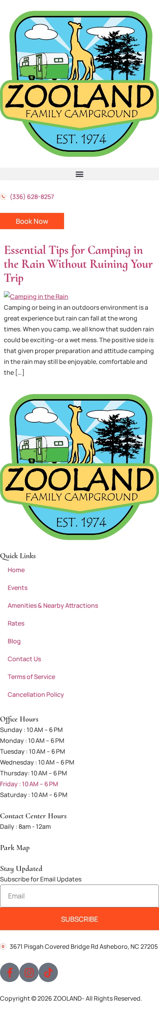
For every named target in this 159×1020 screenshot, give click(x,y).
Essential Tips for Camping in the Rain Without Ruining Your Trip (78, 263)
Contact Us (24, 659)
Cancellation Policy (36, 694)
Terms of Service (31, 676)
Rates (16, 623)
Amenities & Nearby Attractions (53, 605)
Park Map (15, 847)
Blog (14, 641)
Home (16, 570)
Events (17, 587)
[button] (79, 174)
